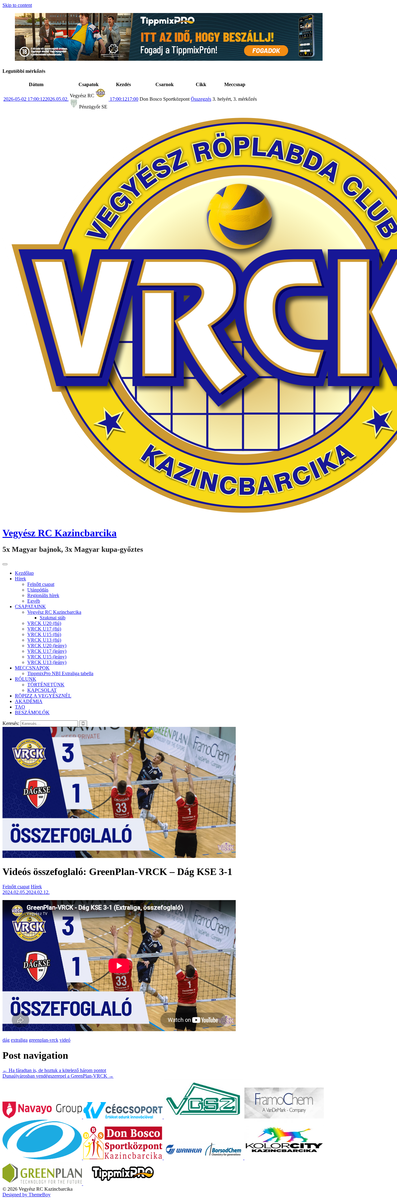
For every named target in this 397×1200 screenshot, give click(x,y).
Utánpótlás (37, 589)
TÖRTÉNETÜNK (46, 684)
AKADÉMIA (28, 701)
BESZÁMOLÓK (32, 712)
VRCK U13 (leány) (46, 662)
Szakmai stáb (52, 617)
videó (65, 1040)
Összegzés (201, 99)
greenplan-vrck (43, 1040)
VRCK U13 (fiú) (44, 640)
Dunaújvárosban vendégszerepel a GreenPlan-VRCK (58, 1076)
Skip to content (17, 5)
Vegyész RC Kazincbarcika (59, 532)
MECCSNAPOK (32, 667)
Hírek (20, 578)
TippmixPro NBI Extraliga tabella (60, 673)
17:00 (123, 99)
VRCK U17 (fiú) (44, 628)
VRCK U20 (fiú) (44, 623)
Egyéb (33, 601)
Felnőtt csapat (40, 584)
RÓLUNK (25, 679)
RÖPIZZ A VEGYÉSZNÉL (43, 695)
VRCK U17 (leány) (46, 651)
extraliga (19, 1040)
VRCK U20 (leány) (46, 645)
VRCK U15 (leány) (46, 656)
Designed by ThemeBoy (26, 1194)
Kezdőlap (24, 573)
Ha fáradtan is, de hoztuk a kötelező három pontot (54, 1070)
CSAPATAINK (30, 606)
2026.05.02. (36, 99)
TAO (20, 707)
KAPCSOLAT (42, 690)
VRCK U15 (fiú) (44, 634)
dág (6, 1040)
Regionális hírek (43, 595)
